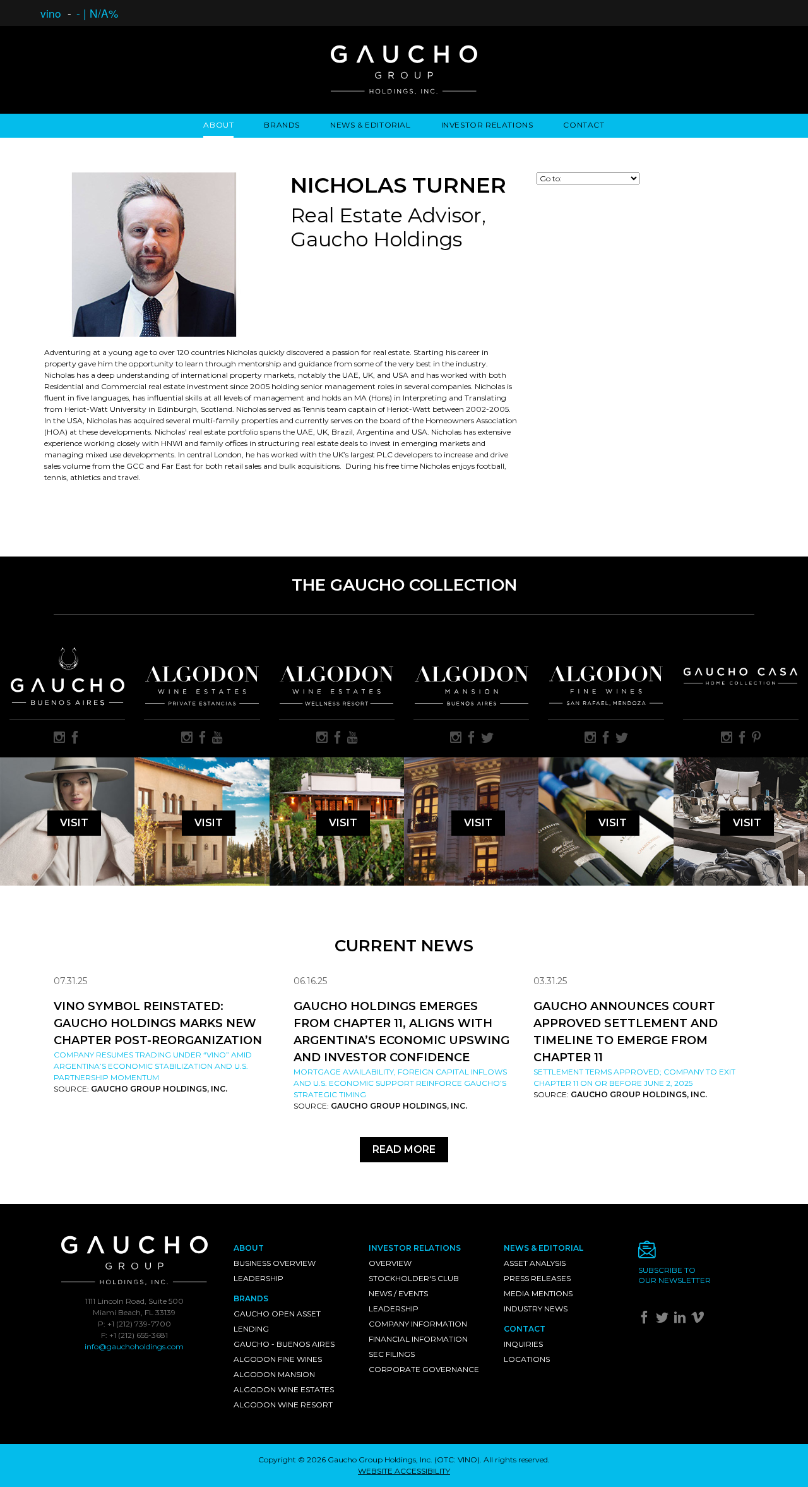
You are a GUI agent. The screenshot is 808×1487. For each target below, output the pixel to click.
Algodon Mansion (274, 1374)
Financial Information (418, 1339)
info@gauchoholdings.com (134, 1346)
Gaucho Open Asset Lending (277, 1321)
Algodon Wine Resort (283, 1404)
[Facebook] (646, 1320)
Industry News (535, 1308)
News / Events (398, 1293)
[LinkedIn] (681, 1320)
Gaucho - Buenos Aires (284, 1344)
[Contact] (696, 1253)
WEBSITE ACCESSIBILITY (404, 1471)
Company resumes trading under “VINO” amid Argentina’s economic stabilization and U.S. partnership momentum (153, 1066)
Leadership (258, 1278)
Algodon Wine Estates (284, 1389)
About (218, 124)
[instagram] (59, 738)
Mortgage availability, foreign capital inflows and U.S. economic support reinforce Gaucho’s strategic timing (400, 1083)
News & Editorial (370, 124)
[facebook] (75, 738)
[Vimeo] (699, 1320)
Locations (527, 1359)
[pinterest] (756, 738)
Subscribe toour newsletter (674, 1275)
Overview (390, 1263)
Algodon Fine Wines (278, 1359)
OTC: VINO (457, 1459)
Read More (404, 1149)
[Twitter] (664, 1320)
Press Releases (537, 1278)
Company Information (418, 1323)
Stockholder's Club (414, 1278)
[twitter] (487, 738)
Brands (282, 124)
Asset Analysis (535, 1263)
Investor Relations (487, 124)
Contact (583, 124)
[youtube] (217, 738)
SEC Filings (392, 1354)
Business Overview (275, 1263)
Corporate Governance (424, 1369)
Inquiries (523, 1344)
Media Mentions (538, 1293)
